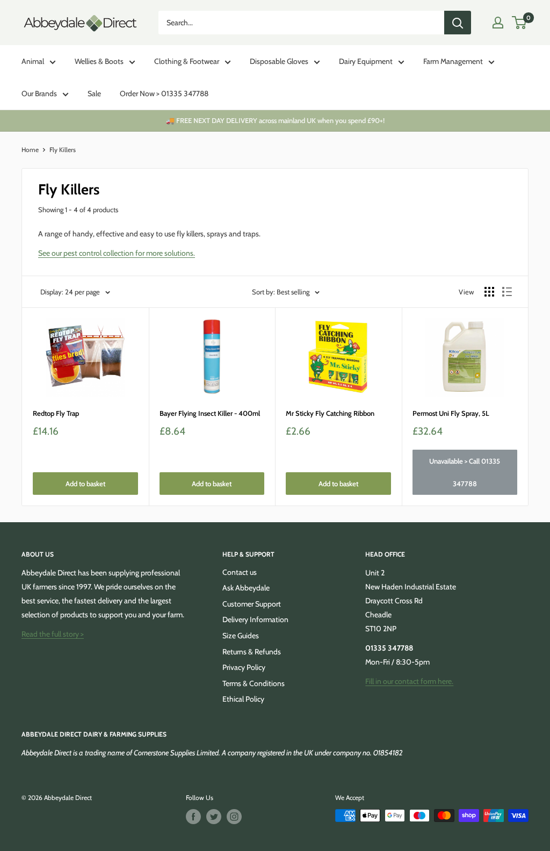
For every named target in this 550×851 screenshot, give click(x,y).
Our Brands (39, 93)
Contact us (239, 572)
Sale (94, 93)
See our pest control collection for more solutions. (116, 253)
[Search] (457, 22)
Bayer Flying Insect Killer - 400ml (210, 413)
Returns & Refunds (251, 652)
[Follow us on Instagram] (234, 816)
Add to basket (85, 483)
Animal (32, 61)
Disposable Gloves (279, 61)
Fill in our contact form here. (409, 681)
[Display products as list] (507, 292)
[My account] (498, 22)
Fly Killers (62, 150)
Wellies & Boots (99, 61)
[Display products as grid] (489, 292)
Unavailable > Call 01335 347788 (464, 472)
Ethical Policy (243, 699)
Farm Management (453, 61)
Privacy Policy (243, 667)
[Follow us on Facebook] (193, 816)
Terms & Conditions (253, 683)
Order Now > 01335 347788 (164, 93)
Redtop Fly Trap (56, 413)
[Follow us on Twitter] (213, 816)
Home (30, 150)
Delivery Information (255, 619)
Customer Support (251, 604)
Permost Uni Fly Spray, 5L (450, 413)
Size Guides (240, 635)
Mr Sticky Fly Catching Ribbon (330, 413)
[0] (519, 22)
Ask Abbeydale (246, 588)
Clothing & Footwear (186, 61)
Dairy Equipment (366, 61)
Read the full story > (52, 634)
